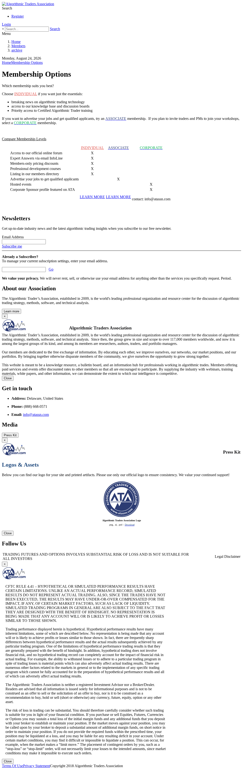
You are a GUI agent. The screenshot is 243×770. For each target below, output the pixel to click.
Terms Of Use (12, 766)
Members (18, 46)
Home (16, 42)
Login (6, 24)
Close (8, 378)
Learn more (11, 311)
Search (55, 29)
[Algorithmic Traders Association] (28, 4)
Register (17, 16)
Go (51, 269)
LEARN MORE (92, 197)
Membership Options (27, 63)
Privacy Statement (36, 766)
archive (16, 50)
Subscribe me (12, 246)
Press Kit (10, 435)
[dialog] (121, 487)
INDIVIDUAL (25, 94)
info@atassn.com (36, 415)
